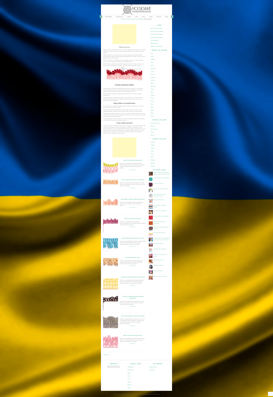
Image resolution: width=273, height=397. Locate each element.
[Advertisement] (124, 34)
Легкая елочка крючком (159, 199)
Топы (152, 53)
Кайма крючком (154, 43)
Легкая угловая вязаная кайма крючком (132, 297)
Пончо (152, 98)
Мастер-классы (119, 16)
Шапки (152, 107)
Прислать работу (153, 367)
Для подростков (154, 129)
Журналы (159, 16)
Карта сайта (152, 370)
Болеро (152, 65)
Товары (150, 16)
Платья (152, 56)
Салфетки (153, 145)
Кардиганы (153, 77)
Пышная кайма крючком (132, 218)
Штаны (152, 116)
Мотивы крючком (154, 40)
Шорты (152, 113)
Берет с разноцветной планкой (160, 276)
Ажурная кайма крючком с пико (132, 238)
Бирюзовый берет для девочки (160, 248)
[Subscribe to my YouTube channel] (118, 366)
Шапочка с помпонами (158, 265)
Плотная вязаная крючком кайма (132, 316)
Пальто (152, 101)
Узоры (136, 16)
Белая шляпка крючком (159, 259)
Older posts (106, 354)
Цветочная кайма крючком (132, 160)
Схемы (143, 16)
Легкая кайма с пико (132, 257)
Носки (152, 92)
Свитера (152, 74)
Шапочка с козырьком (158, 270)
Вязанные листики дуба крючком (161, 188)
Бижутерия (153, 68)
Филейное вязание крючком (157, 37)
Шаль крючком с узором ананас (160, 210)
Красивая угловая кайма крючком (133, 199)
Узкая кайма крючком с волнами (132, 180)
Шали (152, 104)
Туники (152, 71)
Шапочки (153, 135)
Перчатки (153, 95)
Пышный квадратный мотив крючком (162, 177)
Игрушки (153, 142)
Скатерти (153, 148)
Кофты (152, 83)
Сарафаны (153, 59)
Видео (166, 16)
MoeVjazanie (123, 19)
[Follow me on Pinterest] (113, 366)
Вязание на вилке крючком (156, 46)
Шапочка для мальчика (158, 243)
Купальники (153, 86)
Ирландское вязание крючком (157, 31)
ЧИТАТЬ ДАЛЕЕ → (132, 187)
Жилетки (153, 80)
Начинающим (108, 16)
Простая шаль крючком (159, 183)
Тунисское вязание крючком (157, 34)
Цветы (152, 157)
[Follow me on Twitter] (111, 366)
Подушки (153, 166)
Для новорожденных (155, 123)
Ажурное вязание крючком (156, 28)
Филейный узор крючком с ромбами (161, 216)
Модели (129, 16)
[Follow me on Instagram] (116, 366)
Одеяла (152, 151)
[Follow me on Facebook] (108, 366)
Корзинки (153, 163)
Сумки (152, 154)
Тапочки (152, 89)
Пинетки (152, 126)
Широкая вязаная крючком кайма (133, 277)
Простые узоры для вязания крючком (135, 19)
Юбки (152, 62)
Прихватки (153, 160)
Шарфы (152, 110)
